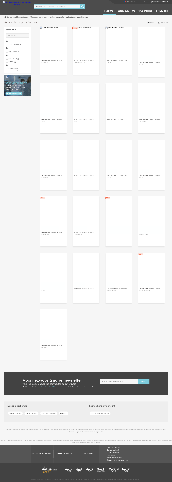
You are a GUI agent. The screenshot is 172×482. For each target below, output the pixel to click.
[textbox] (57, 6)
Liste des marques (113, 447)
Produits (108, 11)
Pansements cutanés (49, 413)
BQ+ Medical (14, 52)
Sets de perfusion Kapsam (100, 413)
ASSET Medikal (14, 45)
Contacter (53, 30)
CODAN (12, 62)
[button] (17, 30)
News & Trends (145, 11)
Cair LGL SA (13, 59)
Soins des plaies (31, 413)
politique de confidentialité (47, 387)
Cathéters (63, 413)
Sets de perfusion (15, 413)
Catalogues (123, 11)
